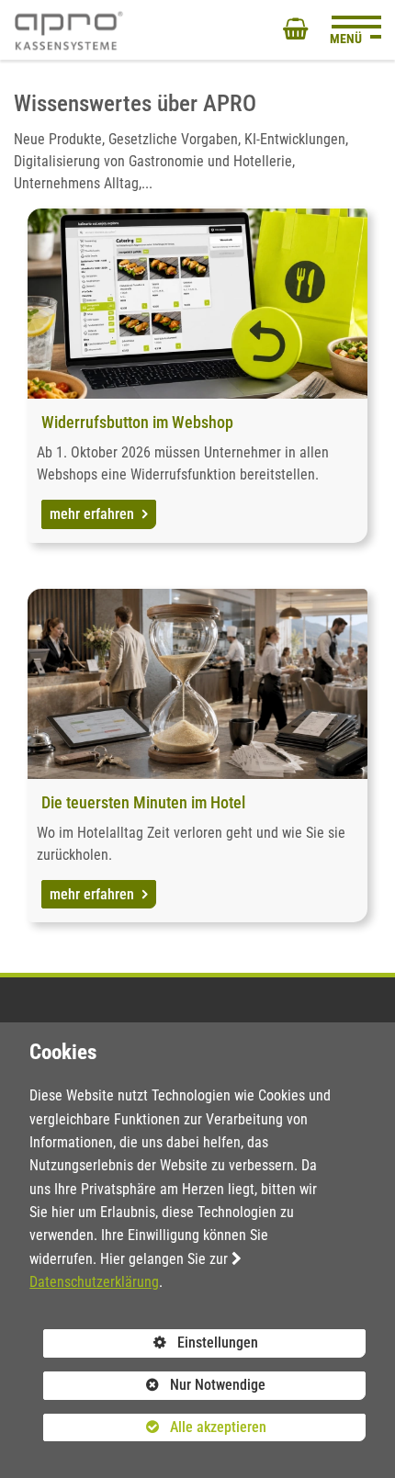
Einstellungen (150, 1346)
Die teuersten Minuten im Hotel (143, 802)
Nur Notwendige (154, 1388)
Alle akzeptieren (154, 1427)
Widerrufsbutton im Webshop (137, 422)
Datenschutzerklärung (94, 1282)
